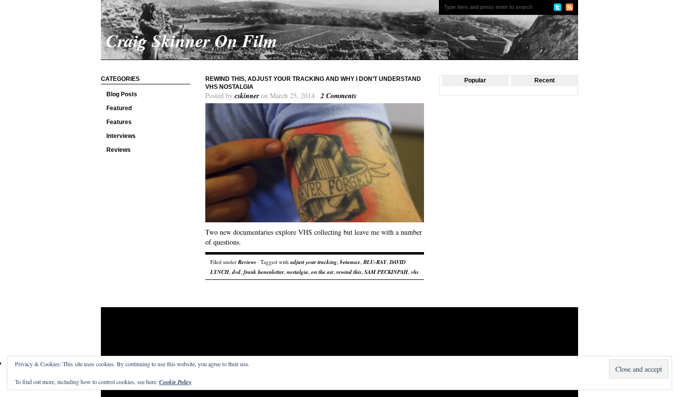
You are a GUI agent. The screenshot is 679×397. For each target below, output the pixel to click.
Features (119, 122)
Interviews (121, 135)
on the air (322, 272)
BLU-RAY (375, 262)
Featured (119, 108)
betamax (350, 262)
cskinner (247, 96)
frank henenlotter (264, 272)
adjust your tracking (313, 262)
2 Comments (338, 96)
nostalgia (297, 272)
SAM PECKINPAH (386, 272)
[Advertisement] (292, 339)
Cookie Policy (175, 382)
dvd (236, 272)
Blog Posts (121, 94)
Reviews (118, 149)
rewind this (349, 272)
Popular (475, 80)
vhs (415, 272)
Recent (544, 80)
